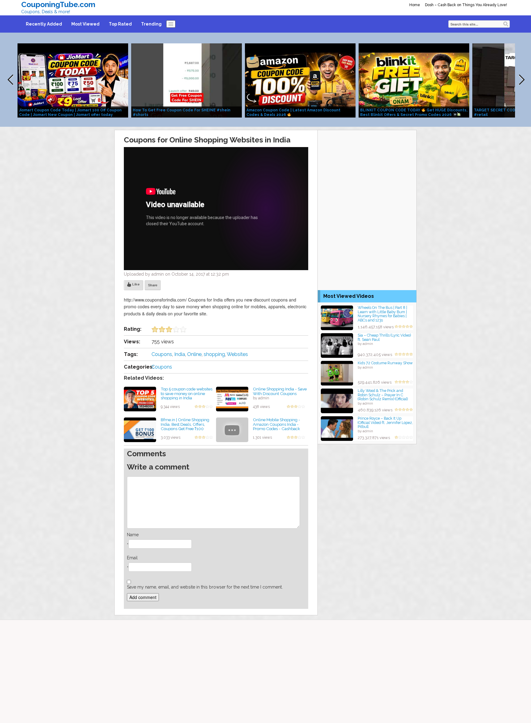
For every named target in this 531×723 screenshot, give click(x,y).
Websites (237, 354)
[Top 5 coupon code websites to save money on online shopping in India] (140, 398)
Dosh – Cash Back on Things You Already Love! (466, 5)
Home (414, 5)
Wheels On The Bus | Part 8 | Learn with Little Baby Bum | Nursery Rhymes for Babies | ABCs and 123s (382, 313)
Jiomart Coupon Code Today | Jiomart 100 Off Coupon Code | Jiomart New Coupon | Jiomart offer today (70, 112)
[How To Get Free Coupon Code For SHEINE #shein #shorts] (186, 80)
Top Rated (120, 24)
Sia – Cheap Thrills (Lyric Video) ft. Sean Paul (384, 337)
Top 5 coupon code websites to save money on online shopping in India (186, 393)
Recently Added (44, 24)
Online (194, 354)
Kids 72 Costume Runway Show (385, 363)
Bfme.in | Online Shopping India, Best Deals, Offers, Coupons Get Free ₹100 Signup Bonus (185, 426)
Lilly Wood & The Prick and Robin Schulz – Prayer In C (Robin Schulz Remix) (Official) (383, 394)
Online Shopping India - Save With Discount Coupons (280, 391)
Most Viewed (85, 24)
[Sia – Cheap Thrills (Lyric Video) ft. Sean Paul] (337, 345)
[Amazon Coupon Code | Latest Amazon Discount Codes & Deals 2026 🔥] (300, 80)
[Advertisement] (367, 168)
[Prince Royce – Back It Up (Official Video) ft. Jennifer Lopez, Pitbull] (337, 428)
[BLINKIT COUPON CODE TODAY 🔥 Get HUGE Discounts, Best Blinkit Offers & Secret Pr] (414, 80)
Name (133, 534)
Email (132, 557)
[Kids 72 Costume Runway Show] (337, 372)
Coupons (161, 354)
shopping (214, 354)
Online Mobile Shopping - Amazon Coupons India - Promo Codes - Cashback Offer (276, 426)
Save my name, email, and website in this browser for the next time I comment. (205, 587)
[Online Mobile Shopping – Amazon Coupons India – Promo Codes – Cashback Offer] (232, 429)
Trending (151, 24)
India (179, 354)
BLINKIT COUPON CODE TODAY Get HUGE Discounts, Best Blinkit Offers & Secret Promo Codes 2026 (413, 112)
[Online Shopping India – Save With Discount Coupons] (232, 398)
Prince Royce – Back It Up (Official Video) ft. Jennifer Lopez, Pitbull (385, 422)
